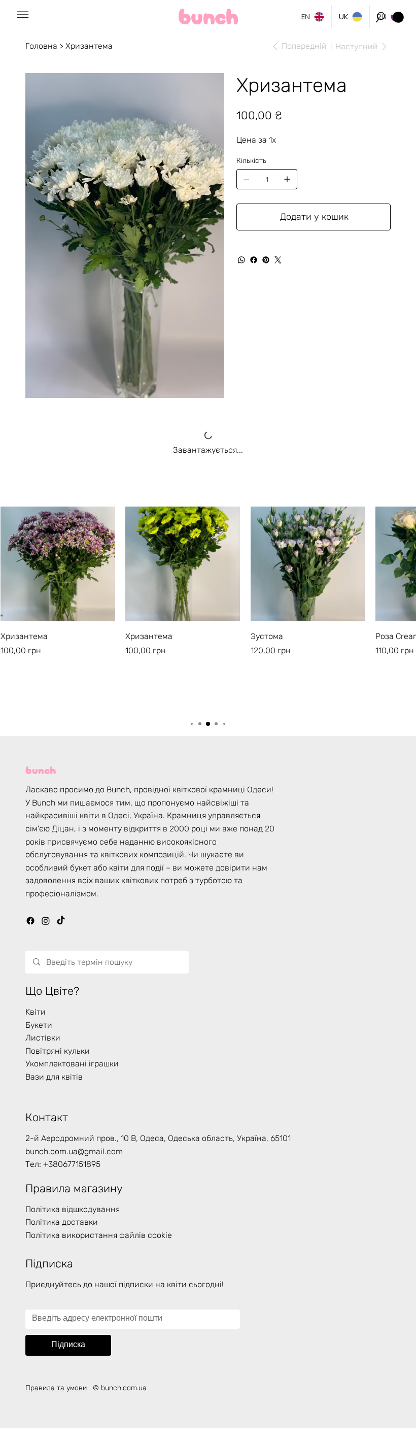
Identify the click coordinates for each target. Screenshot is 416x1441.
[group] (208, 608)
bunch (40, 769)
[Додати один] (287, 179)
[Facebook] (254, 260)
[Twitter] (278, 260)
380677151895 (74, 1164)
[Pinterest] (266, 260)
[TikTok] (61, 921)
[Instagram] (46, 921)
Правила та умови (56, 1388)
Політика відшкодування (72, 1209)
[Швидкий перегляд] (58, 564)
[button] (380, 17)
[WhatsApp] (241, 260)
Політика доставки (61, 1222)
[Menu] (22, 15)
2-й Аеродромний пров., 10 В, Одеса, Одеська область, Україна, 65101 (158, 1138)
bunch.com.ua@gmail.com (74, 1151)
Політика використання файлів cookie (98, 1235)
